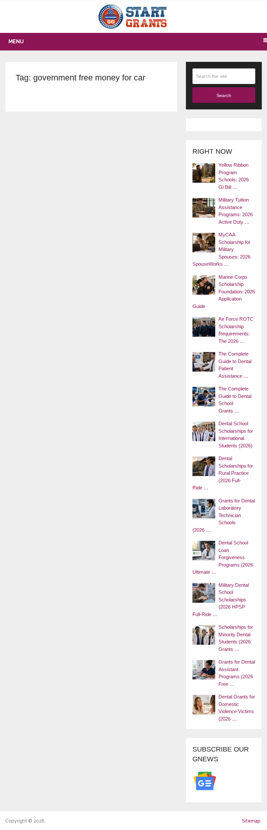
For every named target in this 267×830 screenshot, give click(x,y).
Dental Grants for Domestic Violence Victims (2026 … (236, 708)
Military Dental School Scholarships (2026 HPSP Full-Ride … (220, 599)
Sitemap (251, 820)
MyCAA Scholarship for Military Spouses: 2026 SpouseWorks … (221, 249)
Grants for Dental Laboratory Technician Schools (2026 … (223, 515)
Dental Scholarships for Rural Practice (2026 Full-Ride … (222, 473)
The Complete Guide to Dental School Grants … (234, 400)
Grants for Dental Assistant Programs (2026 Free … (236, 673)
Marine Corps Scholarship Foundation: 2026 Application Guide (223, 291)
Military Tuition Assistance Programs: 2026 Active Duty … (235, 211)
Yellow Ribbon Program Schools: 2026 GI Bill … (233, 176)
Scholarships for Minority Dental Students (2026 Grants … (235, 638)
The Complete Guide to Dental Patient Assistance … (234, 365)
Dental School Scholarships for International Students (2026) (235, 434)
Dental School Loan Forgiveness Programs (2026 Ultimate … (222, 557)
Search (224, 95)
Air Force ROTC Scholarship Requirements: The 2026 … (235, 330)
